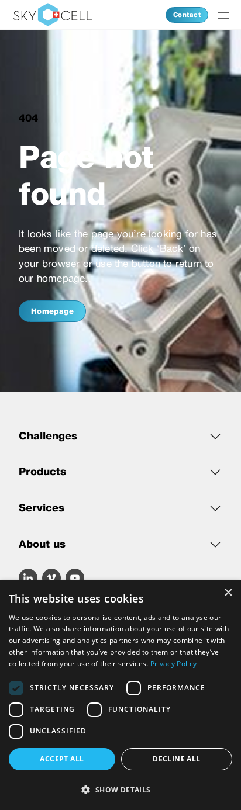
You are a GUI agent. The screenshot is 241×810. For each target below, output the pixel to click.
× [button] (227, 593)
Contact (187, 14)
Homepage (52, 311)
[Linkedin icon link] (28, 578)
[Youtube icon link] (75, 578)
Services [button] (41, 507)
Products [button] (42, 471)
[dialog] (120, 695)
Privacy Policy (173, 664)
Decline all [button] (176, 759)
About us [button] (42, 544)
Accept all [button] (62, 759)
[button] (120, 790)
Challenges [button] (48, 435)
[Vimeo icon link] (51, 578)
